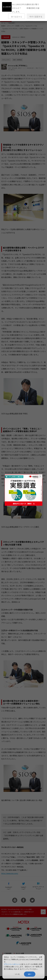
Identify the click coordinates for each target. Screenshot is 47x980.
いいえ (17, 974)
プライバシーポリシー (12, 964)
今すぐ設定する (35, 17)
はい (29, 974)
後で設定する (16, 17)
